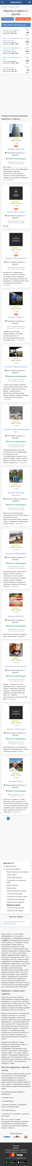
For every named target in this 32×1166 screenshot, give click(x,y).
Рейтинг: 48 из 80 (16, 360)
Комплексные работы (13, 869)
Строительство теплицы (15, 908)
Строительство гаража (15, 910)
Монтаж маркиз (8, 68)
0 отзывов (16, 205)
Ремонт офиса (12, 875)
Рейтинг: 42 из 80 (16, 610)
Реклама (16, 1146)
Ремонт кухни (11, 888)
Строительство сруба (14, 894)
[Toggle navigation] (2, 2)
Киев (5, 921)
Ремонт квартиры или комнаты (18, 872)
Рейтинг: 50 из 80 (16, 140)
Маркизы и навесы (13, 905)
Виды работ (7, 863)
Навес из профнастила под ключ (12, 58)
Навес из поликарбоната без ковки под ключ (13, 39)
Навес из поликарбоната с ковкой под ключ (12, 49)
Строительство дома (14, 877)
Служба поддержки (12, 1152)
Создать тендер (24, 19)
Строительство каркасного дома (16, 881)
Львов (5, 924)
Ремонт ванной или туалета (16, 891)
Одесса (21, 921)
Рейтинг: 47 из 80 (16, 423)
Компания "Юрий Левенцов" (16, 367)
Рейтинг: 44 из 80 (16, 547)
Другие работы (11, 866)
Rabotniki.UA (16, 2)
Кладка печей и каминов (15, 902)
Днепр (9, 921)
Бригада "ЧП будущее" (16, 729)
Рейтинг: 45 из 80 (16, 486)
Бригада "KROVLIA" (16, 616)
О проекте (23, 1152)
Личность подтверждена (17, 159)
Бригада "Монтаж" (16, 317)
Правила (16, 1148)
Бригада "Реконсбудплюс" (16, 258)
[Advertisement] (16, 94)
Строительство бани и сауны (17, 896)
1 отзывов (16, 143)
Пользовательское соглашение (16, 1150)
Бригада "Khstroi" (16, 781)
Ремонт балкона (12, 885)
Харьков (15, 921)
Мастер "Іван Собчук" (16, 212)
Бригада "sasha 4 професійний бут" (16, 430)
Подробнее (10, 180)
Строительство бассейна (16, 899)
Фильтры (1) (8, 19)
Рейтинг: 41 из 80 (16, 203)
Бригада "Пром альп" (16, 149)
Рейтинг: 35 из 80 (16, 308)
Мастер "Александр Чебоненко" (16, 494)
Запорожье (12, 924)
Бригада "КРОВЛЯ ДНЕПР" (16, 554)
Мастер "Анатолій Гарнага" (16, 666)
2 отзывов (16, 425)
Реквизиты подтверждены (17, 376)
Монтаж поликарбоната (11, 30)
